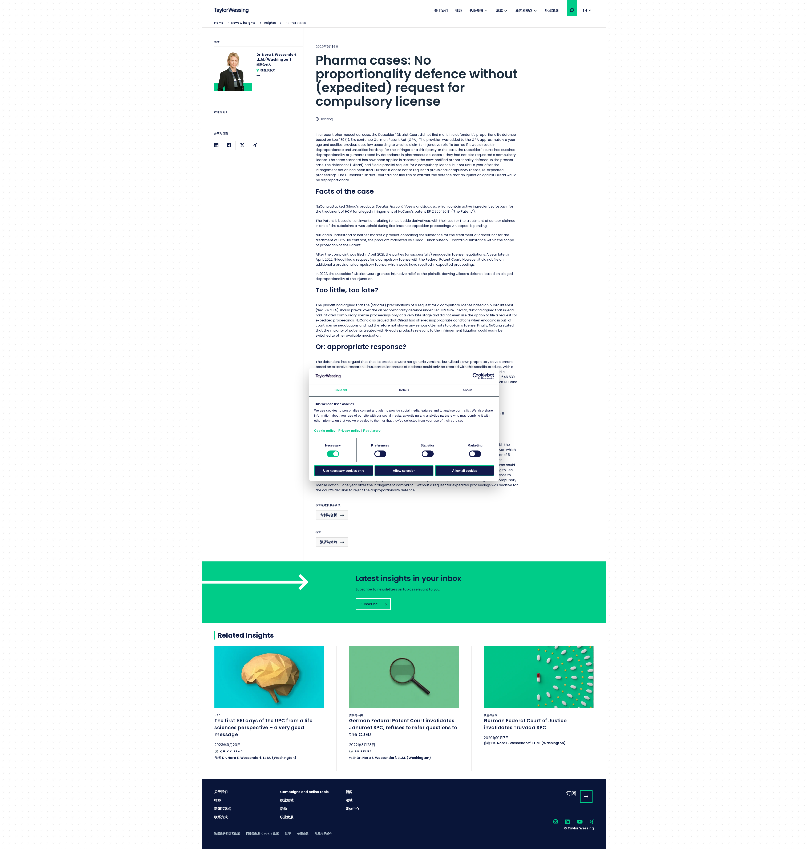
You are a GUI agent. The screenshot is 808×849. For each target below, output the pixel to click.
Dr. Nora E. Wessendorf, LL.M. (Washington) (259, 757)
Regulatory (371, 430)
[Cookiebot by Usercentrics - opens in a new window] (475, 376)
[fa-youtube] (576, 822)
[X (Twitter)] (242, 145)
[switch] (380, 453)
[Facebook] (229, 145)
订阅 (571, 793)
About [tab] (467, 390)
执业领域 (476, 10)
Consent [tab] (341, 390)
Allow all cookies (464, 470)
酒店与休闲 (328, 542)
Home (218, 23)
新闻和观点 (524, 10)
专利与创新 (328, 515)
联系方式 (221, 817)
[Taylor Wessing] (231, 10)
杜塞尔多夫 (267, 70)
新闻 (349, 791)
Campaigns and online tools (304, 791)
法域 (499, 10)
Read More (256, 75)
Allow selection (404, 470)
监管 (288, 833)
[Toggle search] (572, 10)
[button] (572, 10)
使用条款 (303, 833)
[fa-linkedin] (564, 822)
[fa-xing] (588, 822)
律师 (458, 10)
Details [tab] (404, 390)
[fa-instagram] (552, 822)
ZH (584, 10)
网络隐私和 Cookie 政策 (262, 833)
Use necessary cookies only (343, 470)
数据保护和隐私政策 (227, 833)
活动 (283, 808)
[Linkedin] (216, 145)
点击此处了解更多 (269, 708)
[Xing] (255, 145)
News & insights (243, 23)
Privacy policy (349, 430)
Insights (269, 23)
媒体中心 (352, 808)
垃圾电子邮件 (323, 833)
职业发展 (552, 10)
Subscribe (404, 592)
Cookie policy (325, 430)
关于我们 (441, 10)
